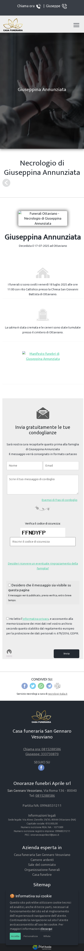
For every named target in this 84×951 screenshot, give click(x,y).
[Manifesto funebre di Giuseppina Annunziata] (42, 356)
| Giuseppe (52, 5)
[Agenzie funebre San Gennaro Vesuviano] (14, 25)
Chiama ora (26, 5)
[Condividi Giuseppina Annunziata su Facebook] (24, 685)
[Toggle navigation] (76, 25)
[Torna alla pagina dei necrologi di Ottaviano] (6, 183)
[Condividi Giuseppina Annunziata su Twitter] (33, 685)
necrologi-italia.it (57, 693)
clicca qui (46, 928)
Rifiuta (47, 936)
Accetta (15, 936)
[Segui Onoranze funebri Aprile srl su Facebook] (42, 767)
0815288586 (45, 795)
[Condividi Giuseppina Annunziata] (57, 685)
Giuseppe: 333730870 (42, 754)
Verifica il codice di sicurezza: (43, 523)
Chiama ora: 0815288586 (42, 749)
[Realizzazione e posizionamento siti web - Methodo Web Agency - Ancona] (42, 947)
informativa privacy (35, 618)
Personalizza (31, 936)
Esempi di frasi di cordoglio (59, 500)
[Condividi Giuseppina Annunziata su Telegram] (49, 685)
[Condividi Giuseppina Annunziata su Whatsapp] (41, 685)
